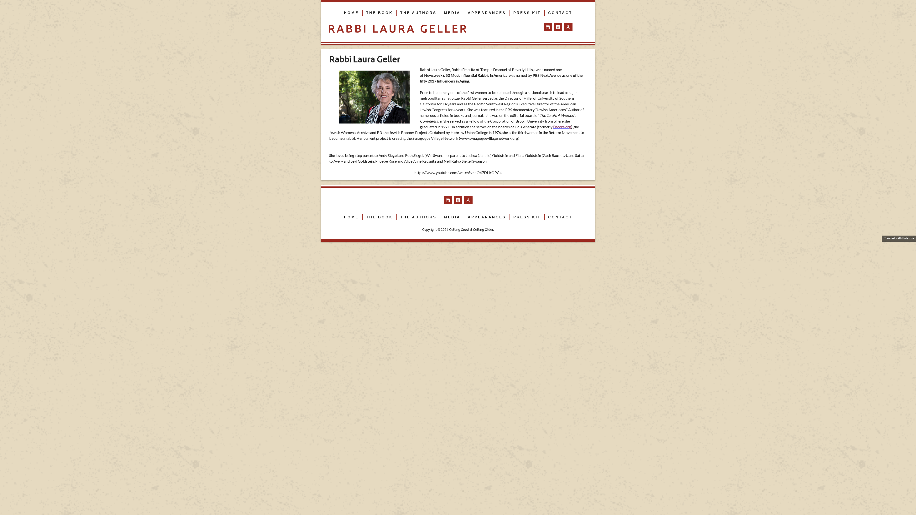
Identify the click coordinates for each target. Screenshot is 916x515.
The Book (379, 13)
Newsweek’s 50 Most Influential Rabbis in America (465, 75)
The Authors (418, 13)
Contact (560, 13)
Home (351, 13)
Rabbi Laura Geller (398, 28)
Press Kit (527, 13)
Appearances (487, 13)
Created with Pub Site (899, 238)
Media (452, 13)
